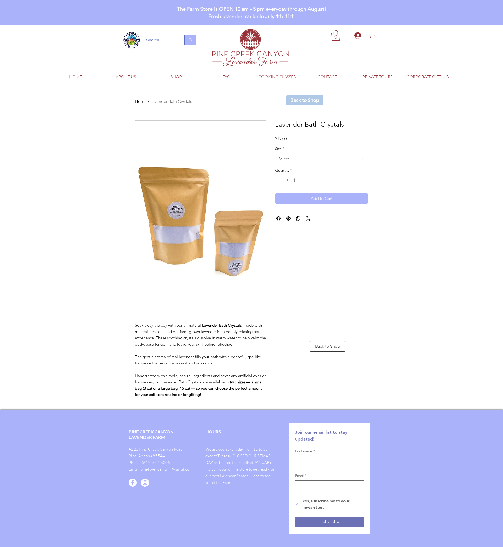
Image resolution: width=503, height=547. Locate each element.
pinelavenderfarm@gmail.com (166, 469)
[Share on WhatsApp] (298, 218)
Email (300, 475)
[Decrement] (279, 180)
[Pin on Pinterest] (288, 218)
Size (279, 148)
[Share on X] (308, 218)
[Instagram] (145, 483)
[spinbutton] (287, 180)
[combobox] (321, 159)
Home (141, 101)
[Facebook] (133, 483)
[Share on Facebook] (278, 218)
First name (305, 451)
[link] (335, 35)
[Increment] (295, 180)
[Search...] (190, 40)
